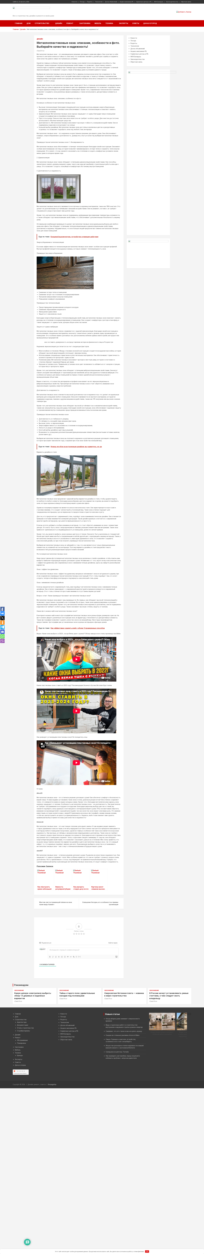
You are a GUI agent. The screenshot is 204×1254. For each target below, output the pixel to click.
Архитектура (21, 1022)
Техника (109, 23)
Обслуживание (22, 1040)
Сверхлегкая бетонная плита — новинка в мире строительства (124, 994)
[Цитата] (67, 957)
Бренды (20, 1055)
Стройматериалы (23, 1031)
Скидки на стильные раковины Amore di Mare (122, 1035)
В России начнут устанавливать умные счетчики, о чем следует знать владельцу (168, 996)
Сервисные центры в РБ (144, 2)
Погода (82, 2)
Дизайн (58, 23)
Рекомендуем (21, 985)
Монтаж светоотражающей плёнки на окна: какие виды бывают (55, 903)
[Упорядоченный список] (61, 957)
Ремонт (69, 23)
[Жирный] (49, 957)
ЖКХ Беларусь (158, 2)
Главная (18, 23)
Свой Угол (40, 51)
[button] (190, 1014)
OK (147, 1251)
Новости (74, 2)
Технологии (99, 2)
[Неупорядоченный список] (64, 957)
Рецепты (90, 2)
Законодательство (172, 2)
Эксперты (123, 23)
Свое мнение (19, 990)
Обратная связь (186, 2)
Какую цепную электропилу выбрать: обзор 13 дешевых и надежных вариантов (32, 996)
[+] (79, 956)
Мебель (98, 23)
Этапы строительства (25, 1028)
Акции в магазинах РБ (126, 2)
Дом (28, 23)
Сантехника (84, 23)
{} (76, 956)
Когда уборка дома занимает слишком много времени (162, 1033)
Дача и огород (150, 23)
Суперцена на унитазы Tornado (117, 1052)
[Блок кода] (70, 957)
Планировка (21, 1043)
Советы (135, 23)
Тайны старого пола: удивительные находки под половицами (77, 994)
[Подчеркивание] (55, 957)
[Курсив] (52, 957)
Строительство (42, 23)
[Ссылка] (73, 957)
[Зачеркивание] (58, 957)
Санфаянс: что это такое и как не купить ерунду (124, 1031)
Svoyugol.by (52, 1084)
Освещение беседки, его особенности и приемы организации (100, 903)
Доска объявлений (111, 2)
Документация (22, 1025)
